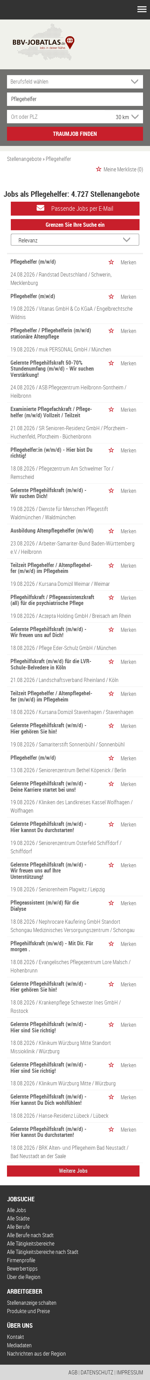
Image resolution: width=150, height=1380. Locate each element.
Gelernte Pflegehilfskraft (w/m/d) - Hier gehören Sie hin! (48, 728)
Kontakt (15, 1337)
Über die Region (23, 1277)
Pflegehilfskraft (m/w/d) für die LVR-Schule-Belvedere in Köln (50, 664)
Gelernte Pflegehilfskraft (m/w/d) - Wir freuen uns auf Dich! (48, 632)
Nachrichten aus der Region (36, 1353)
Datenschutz (97, 1372)
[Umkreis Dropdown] (134, 116)
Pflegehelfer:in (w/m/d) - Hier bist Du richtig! (51, 453)
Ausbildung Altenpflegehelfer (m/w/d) (51, 530)
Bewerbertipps (22, 1268)
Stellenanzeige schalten (32, 1303)
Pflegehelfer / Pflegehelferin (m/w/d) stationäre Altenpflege (50, 333)
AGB (72, 1372)
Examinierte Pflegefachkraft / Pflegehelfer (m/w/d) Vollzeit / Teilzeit (51, 412)
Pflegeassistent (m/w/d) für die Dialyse (44, 906)
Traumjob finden (75, 134)
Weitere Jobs (73, 1170)
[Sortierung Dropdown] (128, 240)
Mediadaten (19, 1345)
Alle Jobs (16, 1210)
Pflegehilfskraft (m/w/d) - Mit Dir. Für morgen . (51, 946)
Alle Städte (18, 1218)
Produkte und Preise (28, 1311)
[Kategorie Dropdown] (136, 81)
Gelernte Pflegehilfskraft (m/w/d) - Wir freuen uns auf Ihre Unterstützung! (48, 871)
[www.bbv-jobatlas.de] (37, 41)
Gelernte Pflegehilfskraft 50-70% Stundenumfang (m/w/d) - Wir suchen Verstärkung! (52, 369)
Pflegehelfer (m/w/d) (33, 261)
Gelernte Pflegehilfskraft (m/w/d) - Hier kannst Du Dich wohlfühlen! (48, 1100)
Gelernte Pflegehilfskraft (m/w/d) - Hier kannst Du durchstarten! (48, 827)
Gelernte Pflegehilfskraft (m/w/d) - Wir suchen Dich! (48, 493)
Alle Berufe (18, 1227)
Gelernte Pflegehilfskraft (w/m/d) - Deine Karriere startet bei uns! (48, 786)
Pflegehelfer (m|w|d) (32, 296)
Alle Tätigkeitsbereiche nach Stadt (42, 1252)
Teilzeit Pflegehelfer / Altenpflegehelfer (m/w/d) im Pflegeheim (51, 568)
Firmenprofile (21, 1260)
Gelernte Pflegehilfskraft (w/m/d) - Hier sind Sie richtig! (48, 1027)
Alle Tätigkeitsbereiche (30, 1243)
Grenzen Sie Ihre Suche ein (75, 224)
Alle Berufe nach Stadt (30, 1235)
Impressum (130, 1372)
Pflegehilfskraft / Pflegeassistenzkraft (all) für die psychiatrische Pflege (52, 600)
